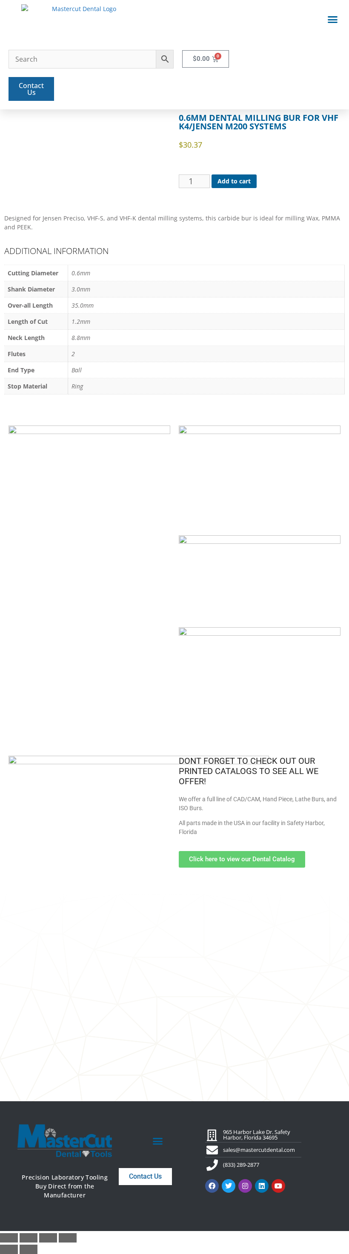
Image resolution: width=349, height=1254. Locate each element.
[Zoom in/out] (9, 1238)
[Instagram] (245, 1186)
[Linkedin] (262, 1186)
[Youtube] (278, 1186)
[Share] (48, 1238)
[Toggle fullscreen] (28, 1238)
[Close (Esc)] (68, 1238)
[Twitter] (228, 1186)
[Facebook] (212, 1186)
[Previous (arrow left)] (9, 1249)
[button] (333, 19)
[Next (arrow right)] (28, 1249)
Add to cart (234, 181)
